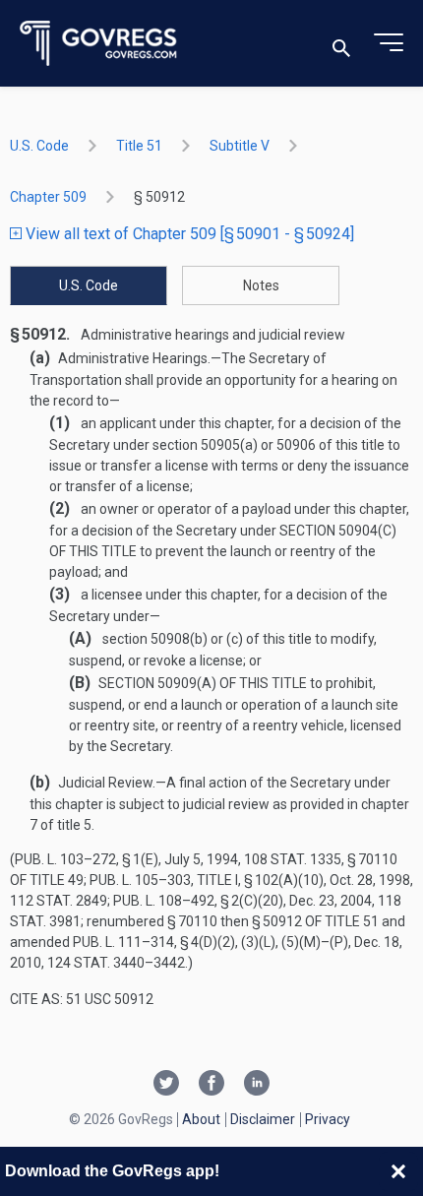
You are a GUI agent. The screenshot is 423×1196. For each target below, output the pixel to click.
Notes (261, 285)
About (201, 1119)
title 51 (139, 146)
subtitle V (240, 146)
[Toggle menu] (388, 43)
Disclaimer (262, 1119)
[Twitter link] (166, 1085)
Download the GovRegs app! (112, 1171)
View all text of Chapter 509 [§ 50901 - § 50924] (188, 233)
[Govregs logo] (99, 44)
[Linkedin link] (257, 1085)
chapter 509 (48, 197)
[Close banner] (398, 1171)
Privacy (327, 1119)
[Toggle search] (341, 44)
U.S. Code (39, 146)
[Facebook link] (211, 1085)
